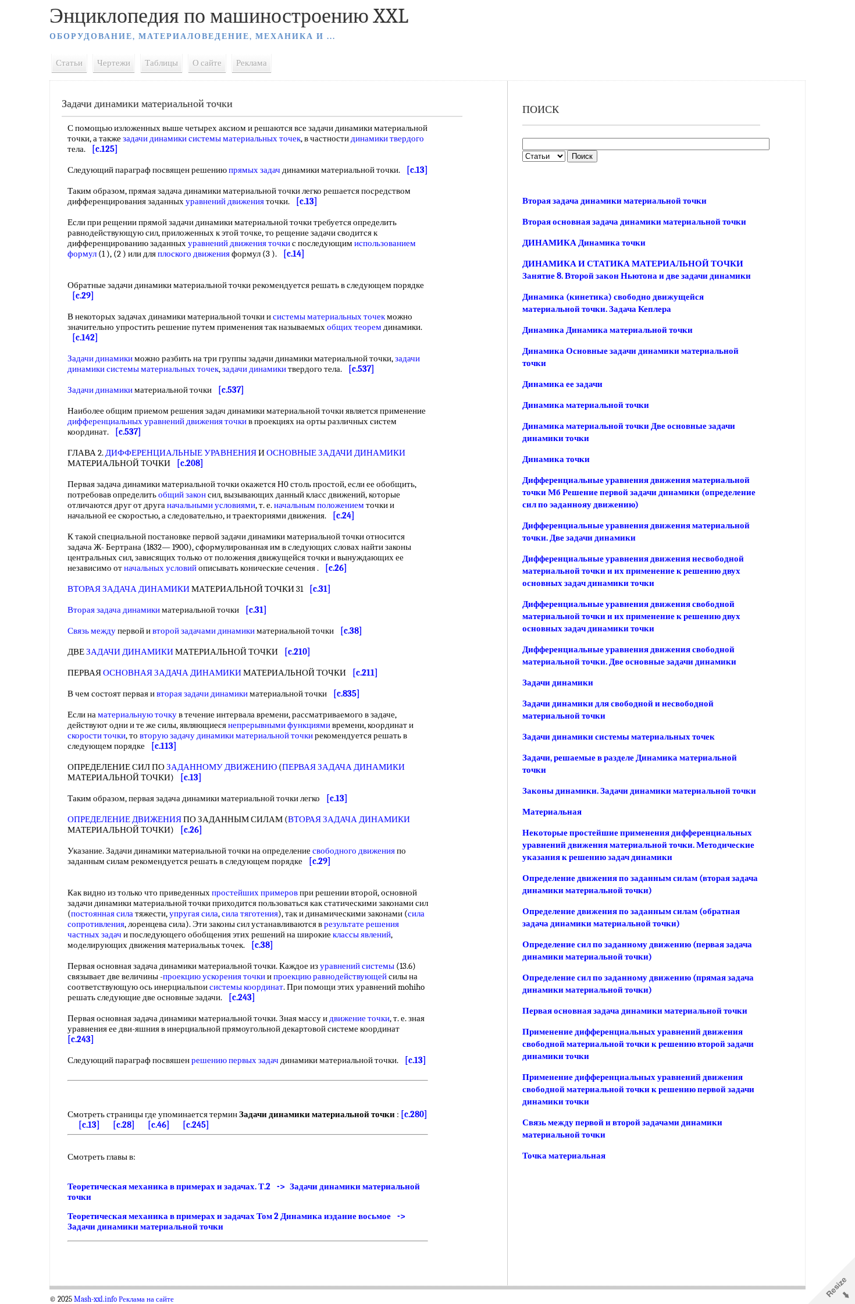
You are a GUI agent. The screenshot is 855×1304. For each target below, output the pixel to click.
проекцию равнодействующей (330, 976)
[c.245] (196, 1125)
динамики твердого (387, 138)
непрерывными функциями (279, 725)
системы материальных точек (329, 316)
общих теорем (354, 327)
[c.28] (124, 1125)
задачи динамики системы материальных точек (212, 138)
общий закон (182, 494)
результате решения (361, 924)
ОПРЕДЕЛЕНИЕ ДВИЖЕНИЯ (124, 819)
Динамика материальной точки (585, 405)
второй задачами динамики (203, 631)
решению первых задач (235, 1060)
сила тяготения (250, 913)
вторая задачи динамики (202, 693)
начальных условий (160, 568)
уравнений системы (357, 966)
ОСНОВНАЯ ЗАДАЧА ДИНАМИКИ (172, 672)
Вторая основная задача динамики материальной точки (634, 221)
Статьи (69, 63)
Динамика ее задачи (562, 384)
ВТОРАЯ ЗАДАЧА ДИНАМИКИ (128, 589)
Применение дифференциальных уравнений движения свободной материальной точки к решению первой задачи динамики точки (638, 1089)
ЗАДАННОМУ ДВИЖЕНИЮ (221, 767)
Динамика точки (556, 459)
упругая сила (193, 913)
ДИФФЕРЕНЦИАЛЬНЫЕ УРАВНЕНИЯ (180, 452)
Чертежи (113, 63)
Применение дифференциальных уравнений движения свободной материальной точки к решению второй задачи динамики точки (638, 1043)
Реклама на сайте (146, 1299)
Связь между (91, 631)
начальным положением (319, 505)
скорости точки (96, 735)
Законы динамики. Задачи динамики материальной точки (639, 791)
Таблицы (161, 63)
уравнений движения (225, 201)
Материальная (552, 811)
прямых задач (254, 170)
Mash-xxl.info (95, 1299)
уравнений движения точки (239, 243)
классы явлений (362, 934)
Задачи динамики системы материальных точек (618, 736)
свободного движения (353, 850)
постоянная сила (102, 913)
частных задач (94, 934)
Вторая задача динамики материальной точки (614, 201)
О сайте (207, 63)
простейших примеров (255, 892)
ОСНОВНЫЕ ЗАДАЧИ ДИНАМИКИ (335, 452)
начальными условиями (211, 505)
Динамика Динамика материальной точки (607, 330)
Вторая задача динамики (113, 610)
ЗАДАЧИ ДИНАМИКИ (129, 651)
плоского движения (194, 253)
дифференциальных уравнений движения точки (157, 421)
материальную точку (137, 714)
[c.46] (159, 1125)
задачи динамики (254, 369)
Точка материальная (563, 1155)
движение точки (359, 1018)
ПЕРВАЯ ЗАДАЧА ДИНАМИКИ (343, 767)
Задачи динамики (100, 358)
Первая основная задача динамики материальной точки (634, 1010)
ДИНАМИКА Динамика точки (584, 242)
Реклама (251, 63)
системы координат (246, 987)
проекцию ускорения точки (214, 976)
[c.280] (414, 1114)
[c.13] (89, 1125)
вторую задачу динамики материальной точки (226, 735)
